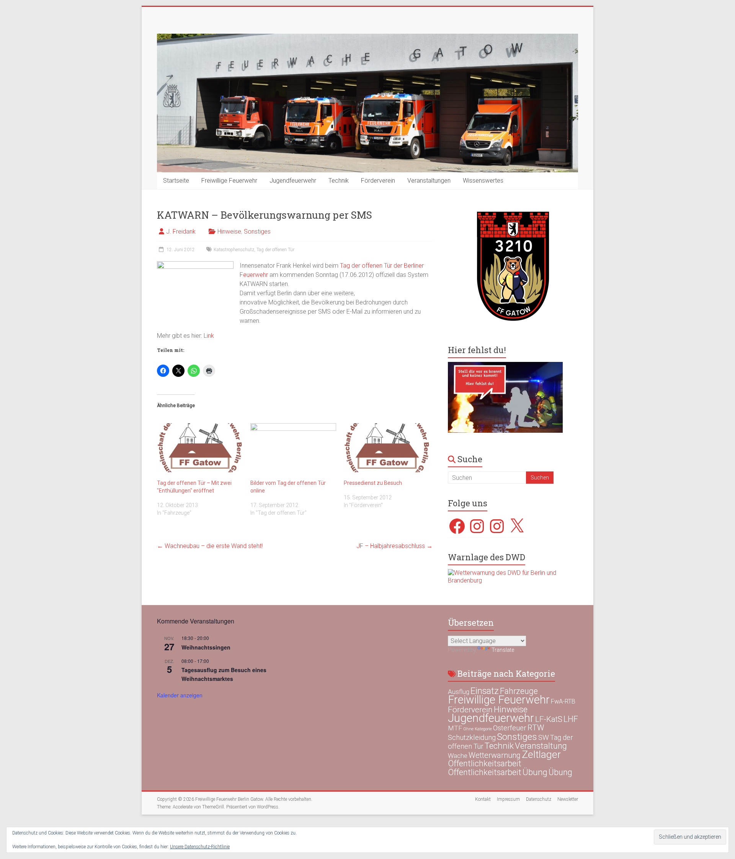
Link (209, 335)
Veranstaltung (541, 746)
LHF (571, 719)
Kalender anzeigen (180, 695)
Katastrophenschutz (234, 249)
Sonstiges (257, 231)
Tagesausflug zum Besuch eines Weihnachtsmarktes (223, 674)
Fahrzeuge (519, 691)
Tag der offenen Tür (275, 249)
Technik (338, 180)
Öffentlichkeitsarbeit (484, 763)
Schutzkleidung (472, 737)
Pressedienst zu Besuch (373, 483)
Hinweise (229, 231)
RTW (536, 727)
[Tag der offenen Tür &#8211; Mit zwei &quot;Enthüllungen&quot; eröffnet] (200, 447)
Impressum (508, 799)
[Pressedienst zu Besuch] (387, 447)
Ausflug (458, 691)
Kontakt (483, 799)
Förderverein (378, 180)
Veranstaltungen (429, 180)
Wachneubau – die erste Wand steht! (210, 546)
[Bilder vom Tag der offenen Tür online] (293, 447)
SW (543, 737)
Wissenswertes (483, 180)
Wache (457, 755)
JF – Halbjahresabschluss (394, 546)
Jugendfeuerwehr (293, 180)
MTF (455, 728)
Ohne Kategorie (477, 728)
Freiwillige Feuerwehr (229, 180)
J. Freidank (181, 231)
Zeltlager (541, 754)
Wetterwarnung (495, 755)
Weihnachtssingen (205, 647)
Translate (503, 650)
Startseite (176, 180)
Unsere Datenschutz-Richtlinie (200, 846)
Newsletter (567, 799)
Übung (535, 772)
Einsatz (484, 691)
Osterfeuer (509, 728)
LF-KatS (548, 719)
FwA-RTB (563, 701)
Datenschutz (538, 799)
